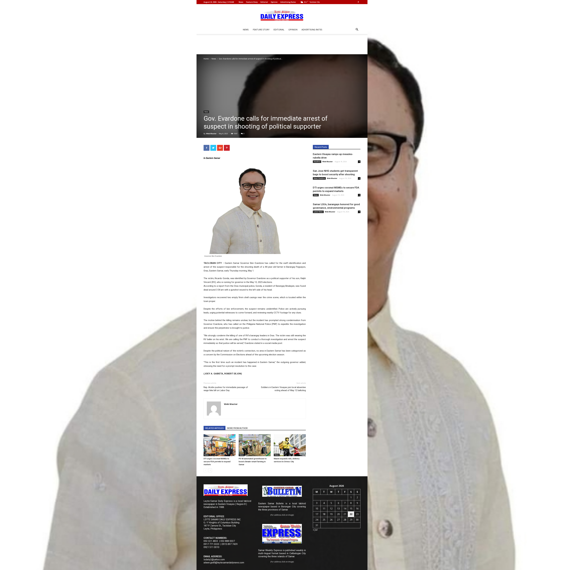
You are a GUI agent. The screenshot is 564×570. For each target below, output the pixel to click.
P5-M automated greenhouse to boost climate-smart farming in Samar (253, 462)
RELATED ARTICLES (214, 428)
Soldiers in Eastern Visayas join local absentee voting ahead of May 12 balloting (283, 389)
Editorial (264, 2)
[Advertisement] (282, 44)
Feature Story (252, 2)
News (241, 2)
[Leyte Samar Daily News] (282, 15)
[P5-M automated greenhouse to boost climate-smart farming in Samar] (255, 445)
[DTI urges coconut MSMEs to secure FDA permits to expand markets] (220, 445)
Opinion (274, 2)
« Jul (315, 529)
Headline (317, 162)
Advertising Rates (288, 2)
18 (324, 514)
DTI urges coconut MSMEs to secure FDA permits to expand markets (217, 462)
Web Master (211, 133)
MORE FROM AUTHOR (237, 428)
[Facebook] (358, 2)
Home (206, 58)
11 (324, 508)
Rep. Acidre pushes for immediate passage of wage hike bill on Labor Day (226, 389)
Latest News (318, 212)
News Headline (319, 178)
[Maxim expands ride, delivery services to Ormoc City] (290, 445)
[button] (356, 29)
